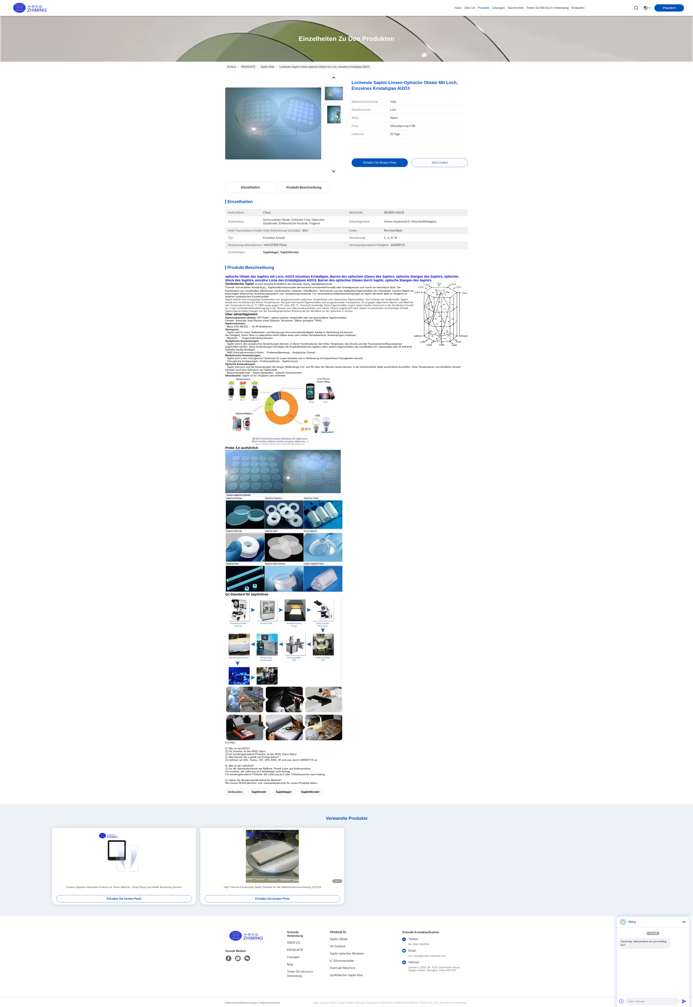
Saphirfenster (310, 791)
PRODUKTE (248, 66)
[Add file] (621, 1001)
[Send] (684, 1001)
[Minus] (684, 922)
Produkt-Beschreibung (303, 187)
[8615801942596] (238, 958)
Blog (290, 964)
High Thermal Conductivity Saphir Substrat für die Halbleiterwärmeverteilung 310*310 (272, 887)
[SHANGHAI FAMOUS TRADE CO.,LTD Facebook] (228, 958)
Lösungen (293, 957)
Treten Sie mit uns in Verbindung (300, 973)
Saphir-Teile (267, 66)
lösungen (498, 7)
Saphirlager (284, 791)
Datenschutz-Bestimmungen (241, 1002)
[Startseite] (245, 940)
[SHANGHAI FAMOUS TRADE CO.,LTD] (29, 8)
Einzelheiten (250, 187)
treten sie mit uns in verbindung (547, 7)
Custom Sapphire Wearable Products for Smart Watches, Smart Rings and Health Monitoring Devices (124, 887)
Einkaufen (578, 7)
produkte (483, 7)
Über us (469, 7)
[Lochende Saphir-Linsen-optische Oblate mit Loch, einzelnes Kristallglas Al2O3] (273, 123)
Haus (458, 7)
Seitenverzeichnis (270, 1002)
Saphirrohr (259, 791)
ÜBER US (293, 942)
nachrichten (516, 7)
